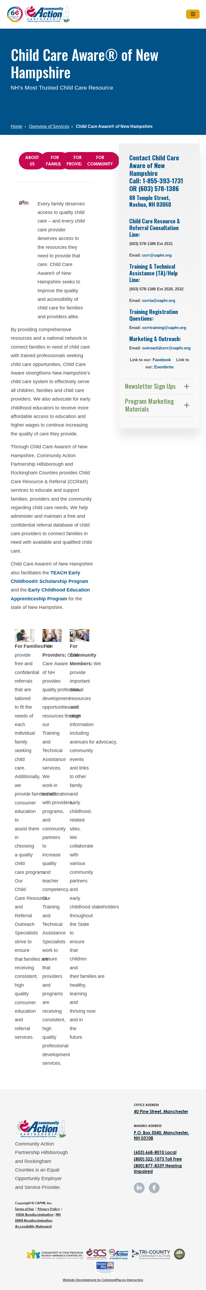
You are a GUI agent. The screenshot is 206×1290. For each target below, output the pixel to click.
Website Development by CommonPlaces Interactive (103, 1280)
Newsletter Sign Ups (150, 386)
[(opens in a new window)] (54, 1254)
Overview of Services (49, 126)
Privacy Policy (49, 1209)
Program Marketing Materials (149, 404)
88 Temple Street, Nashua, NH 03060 (151, 200)
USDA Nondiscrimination (34, 1215)
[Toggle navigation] (193, 14)
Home (16, 126)
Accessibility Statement (33, 1226)
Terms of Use (24, 1209)
